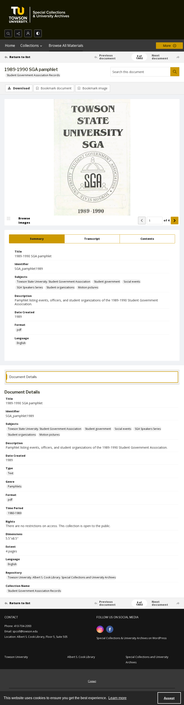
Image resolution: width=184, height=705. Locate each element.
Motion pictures (88, 287)
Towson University (16, 657)
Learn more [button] (117, 698)
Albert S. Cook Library (81, 657)
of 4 (167, 220)
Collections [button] (29, 45)
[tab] (36, 239)
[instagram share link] (100, 629)
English (21, 343)
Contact (92, 681)
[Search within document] (174, 71)
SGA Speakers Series (30, 287)
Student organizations (60, 287)
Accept (169, 698)
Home (10, 45)
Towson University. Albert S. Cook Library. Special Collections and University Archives (62, 577)
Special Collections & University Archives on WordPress (131, 638)
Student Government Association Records (33, 75)
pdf (19, 330)
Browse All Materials (66, 45)
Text (10, 473)
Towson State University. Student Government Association (53, 281)
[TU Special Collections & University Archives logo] (40, 14)
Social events (132, 281)
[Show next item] (174, 220)
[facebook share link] (109, 629)
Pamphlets (14, 486)
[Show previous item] (142, 220)
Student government (107, 281)
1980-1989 (14, 513)
